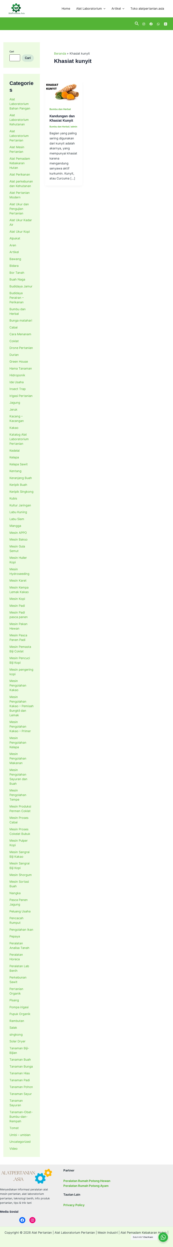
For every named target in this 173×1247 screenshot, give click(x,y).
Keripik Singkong (21, 491)
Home (66, 8)
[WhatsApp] (158, 24)
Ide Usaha (16, 382)
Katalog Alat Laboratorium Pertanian (19, 439)
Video (13, 1148)
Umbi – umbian (20, 1135)
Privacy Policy (74, 1205)
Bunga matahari (20, 320)
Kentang (15, 471)
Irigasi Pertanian (21, 396)
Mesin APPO (18, 532)
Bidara (14, 265)
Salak (13, 1027)
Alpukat (14, 238)
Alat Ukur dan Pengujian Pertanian (19, 208)
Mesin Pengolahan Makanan (17, 758)
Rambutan (16, 1021)
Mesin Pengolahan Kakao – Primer (20, 726)
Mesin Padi (17, 605)
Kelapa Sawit (18, 464)
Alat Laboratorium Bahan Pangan (19, 103)
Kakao (13, 428)
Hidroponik (17, 375)
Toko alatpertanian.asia (147, 8)
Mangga (15, 526)
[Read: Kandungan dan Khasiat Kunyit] (63, 91)
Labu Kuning (18, 512)
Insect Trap (17, 389)
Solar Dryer (17, 1041)
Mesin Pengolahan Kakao (17, 685)
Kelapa (14, 457)
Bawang (15, 259)
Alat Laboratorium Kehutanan (19, 119)
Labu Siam (16, 519)
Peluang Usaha (20, 911)
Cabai (13, 327)
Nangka (15, 893)
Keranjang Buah (20, 478)
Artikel (116, 8)
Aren (12, 245)
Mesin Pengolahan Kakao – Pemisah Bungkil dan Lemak (21, 706)
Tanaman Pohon (21, 1087)
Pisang (14, 1000)
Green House (18, 361)
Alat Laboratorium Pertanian (19, 135)
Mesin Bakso (18, 539)
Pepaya (14, 936)
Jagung (14, 402)
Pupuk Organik (19, 1014)
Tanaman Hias (19, 1073)
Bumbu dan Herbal (60, 109)
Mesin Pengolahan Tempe (17, 795)
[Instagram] (143, 24)
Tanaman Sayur (20, 1094)
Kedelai (14, 450)
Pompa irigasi (19, 1007)
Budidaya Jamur (20, 286)
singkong (16, 1034)
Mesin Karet (18, 580)
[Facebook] (151, 24)
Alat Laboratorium (89, 8)
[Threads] (165, 24)
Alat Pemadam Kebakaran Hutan (19, 163)
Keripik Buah (18, 484)
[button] (103, 8)
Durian (14, 355)
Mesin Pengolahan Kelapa (17, 742)
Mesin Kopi (17, 599)
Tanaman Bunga (21, 1066)
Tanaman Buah (20, 1059)
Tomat (14, 1128)
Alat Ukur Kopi (19, 231)
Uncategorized (20, 1141)
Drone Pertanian (21, 348)
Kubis (13, 498)
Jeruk (13, 409)
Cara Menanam (20, 334)
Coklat (14, 341)
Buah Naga (17, 279)
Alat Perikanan (19, 174)
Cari (11, 51)
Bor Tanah (16, 272)
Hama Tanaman (20, 368)
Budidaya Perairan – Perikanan (16, 297)
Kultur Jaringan (20, 505)
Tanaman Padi (19, 1080)
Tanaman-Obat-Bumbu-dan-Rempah (21, 1116)
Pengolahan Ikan (21, 929)
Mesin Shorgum (20, 875)
